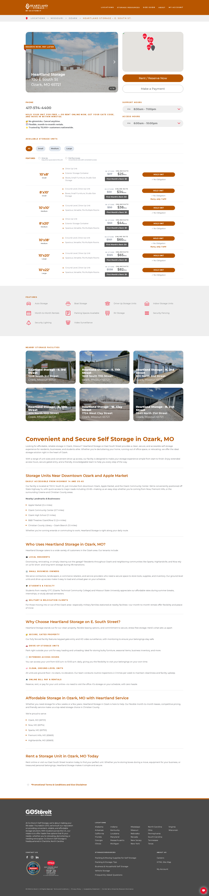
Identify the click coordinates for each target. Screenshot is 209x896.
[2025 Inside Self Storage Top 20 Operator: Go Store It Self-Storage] (51, 868)
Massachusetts (117, 840)
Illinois (98, 844)
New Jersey (136, 840)
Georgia (99, 840)
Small (40, 149)
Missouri (57, 18)
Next (114, 62)
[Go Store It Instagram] (32, 857)
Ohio (150, 830)
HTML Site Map (164, 862)
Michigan (114, 844)
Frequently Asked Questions (108, 875)
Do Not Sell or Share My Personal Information (117, 889)
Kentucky (115, 830)
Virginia (172, 827)
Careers (160, 858)
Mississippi (135, 827)
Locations (107, 7)
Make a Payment (153, 88)
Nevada (134, 837)
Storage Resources (128, 7)
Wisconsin (173, 830)
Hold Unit (159, 174)
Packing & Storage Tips (106, 862)
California (99, 834)
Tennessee (153, 840)
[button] (152, 48)
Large (69, 149)
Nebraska (135, 834)
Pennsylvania (154, 834)
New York (135, 844)
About (161, 7)
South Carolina (155, 837)
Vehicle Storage (102, 871)
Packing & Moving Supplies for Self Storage (115, 858)
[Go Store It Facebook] (27, 857)
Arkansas (99, 830)
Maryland (114, 837)
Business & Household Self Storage (111, 866)
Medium (55, 149)
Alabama (99, 827)
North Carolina (155, 827)
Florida (98, 837)
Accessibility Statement (92, 889)
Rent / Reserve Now (153, 78)
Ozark (73, 18)
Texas (150, 844)
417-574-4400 (38, 108)
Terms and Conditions (61, 889)
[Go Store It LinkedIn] (37, 857)
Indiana (113, 827)
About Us (161, 852)
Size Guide (149, 7)
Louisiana (114, 834)
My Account (176, 7)
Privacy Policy (76, 889)
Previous (29, 62)
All (29, 149)
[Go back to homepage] (27, 18)
